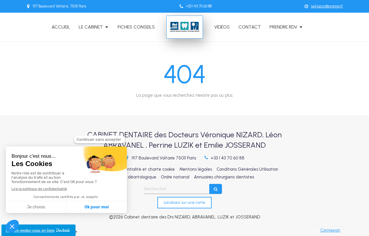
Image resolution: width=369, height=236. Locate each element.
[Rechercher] (215, 189)
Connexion (330, 230)
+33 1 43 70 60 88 (227, 158)
